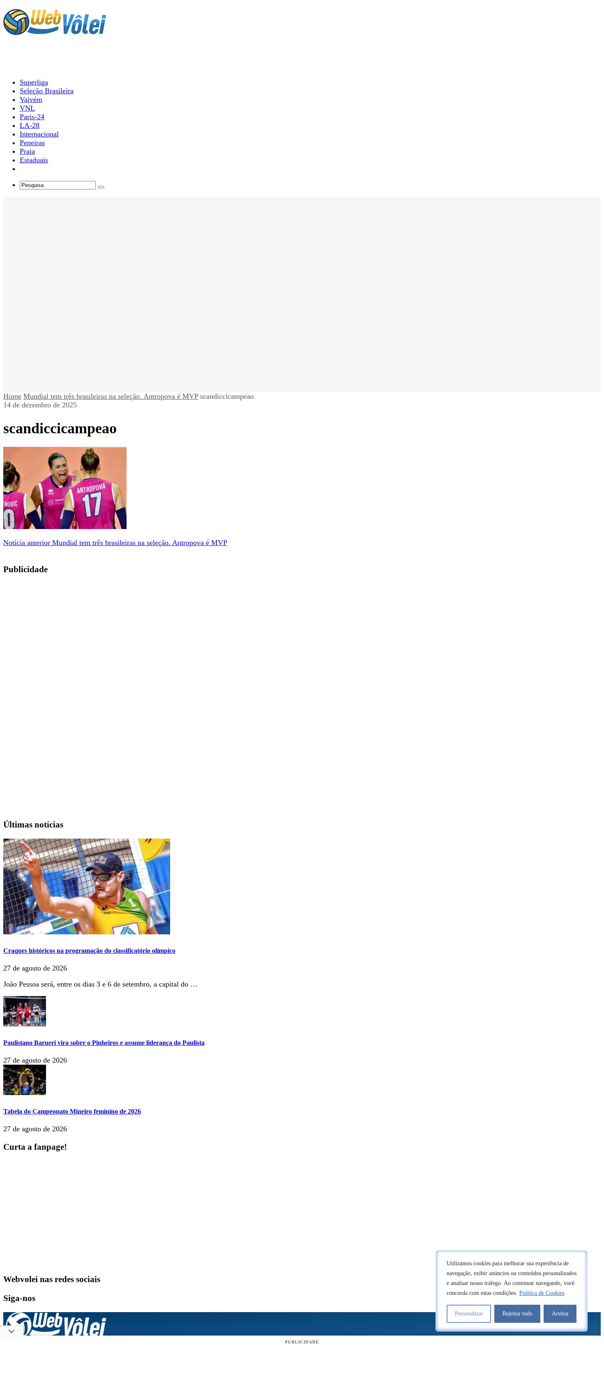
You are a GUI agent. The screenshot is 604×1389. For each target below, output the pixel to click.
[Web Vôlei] (54, 31)
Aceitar (560, 1313)
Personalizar (469, 1313)
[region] (512, 1290)
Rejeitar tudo (518, 1313)
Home (12, 396)
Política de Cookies (541, 1293)
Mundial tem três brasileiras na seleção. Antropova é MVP (110, 396)
